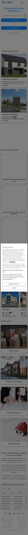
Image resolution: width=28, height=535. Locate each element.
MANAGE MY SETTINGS (14, 284)
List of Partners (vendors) (7, 279)
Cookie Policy (12, 262)
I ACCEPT (14, 288)
